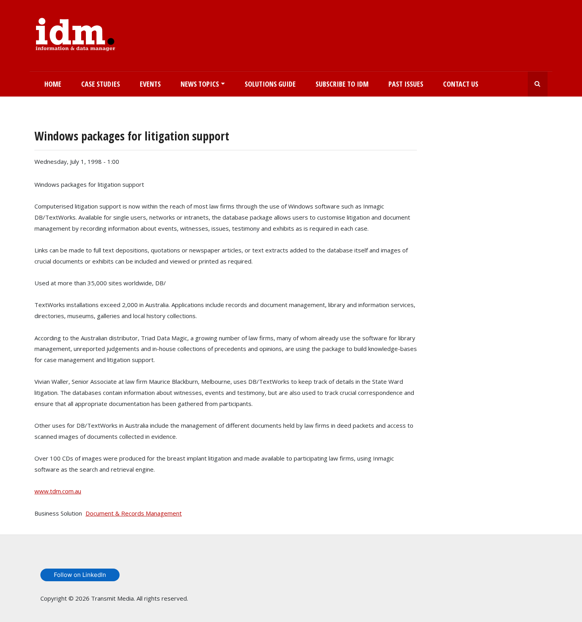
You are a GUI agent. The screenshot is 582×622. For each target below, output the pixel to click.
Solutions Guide (270, 84)
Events (150, 84)
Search (538, 84)
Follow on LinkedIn (80, 574)
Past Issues (405, 84)
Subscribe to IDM (342, 84)
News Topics (200, 84)
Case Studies (100, 84)
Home (52, 84)
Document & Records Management (134, 513)
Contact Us (460, 84)
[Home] (75, 33)
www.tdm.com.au (57, 491)
